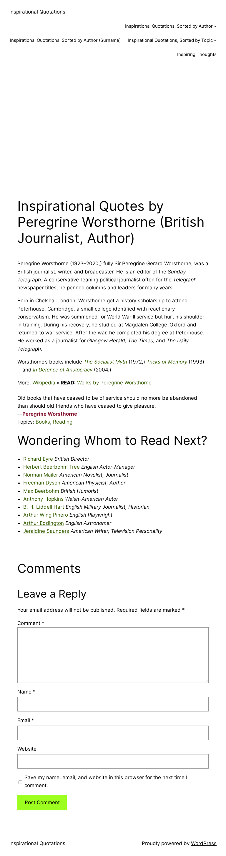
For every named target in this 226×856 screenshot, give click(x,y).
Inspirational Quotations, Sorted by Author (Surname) (65, 40)
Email (25, 720)
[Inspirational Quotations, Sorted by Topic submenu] (215, 40)
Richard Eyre (38, 459)
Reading (62, 422)
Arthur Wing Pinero (45, 515)
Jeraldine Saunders (46, 531)
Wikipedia (43, 383)
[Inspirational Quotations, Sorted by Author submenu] (215, 26)
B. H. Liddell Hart (43, 507)
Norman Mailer (40, 475)
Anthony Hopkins (43, 499)
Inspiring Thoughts (197, 54)
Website (26, 749)
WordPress (204, 843)
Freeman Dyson (41, 483)
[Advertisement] (113, 127)
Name (26, 692)
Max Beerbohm (41, 491)
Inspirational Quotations (37, 12)
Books (43, 422)
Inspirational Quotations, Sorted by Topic (170, 40)
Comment (30, 623)
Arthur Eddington (43, 523)
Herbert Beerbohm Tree (51, 467)
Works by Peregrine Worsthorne (114, 383)
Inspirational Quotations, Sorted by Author (169, 26)
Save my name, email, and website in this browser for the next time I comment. (105, 781)
